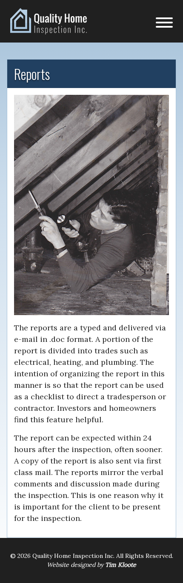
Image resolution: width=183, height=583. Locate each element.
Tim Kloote (120, 565)
